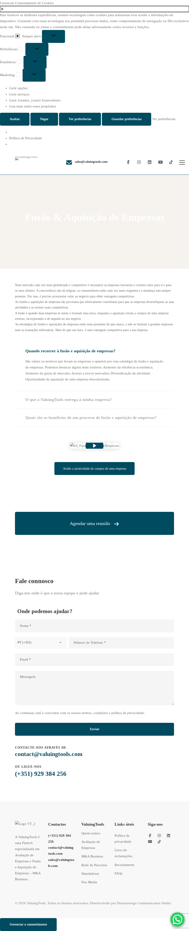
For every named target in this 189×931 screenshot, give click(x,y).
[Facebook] (128, 162)
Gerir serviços (19, 94)
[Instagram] (139, 162)
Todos (80, 231)
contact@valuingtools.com (49, 754)
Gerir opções (18, 88)
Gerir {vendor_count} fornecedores (34, 100)
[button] (94, 9)
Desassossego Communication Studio (144, 903)
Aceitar (15, 119)
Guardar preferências (127, 119)
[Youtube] (160, 162)
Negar (44, 119)
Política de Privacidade (25, 138)
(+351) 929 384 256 (40, 773)
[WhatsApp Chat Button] (177, 919)
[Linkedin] (150, 162)
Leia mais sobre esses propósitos (32, 106)
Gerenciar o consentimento (28, 924)
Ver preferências (80, 119)
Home (65, 231)
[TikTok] (171, 162)
